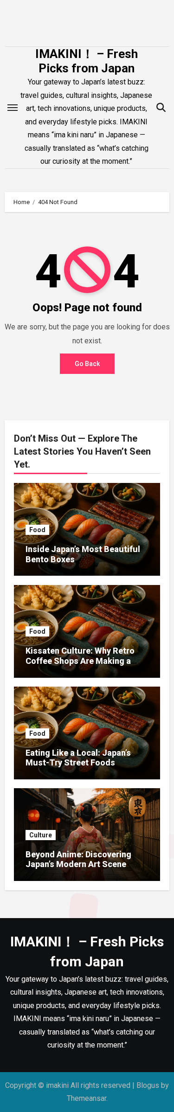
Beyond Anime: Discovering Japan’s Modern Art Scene (78, 859)
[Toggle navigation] (12, 107)
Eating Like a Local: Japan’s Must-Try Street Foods (78, 758)
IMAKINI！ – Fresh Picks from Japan (86, 61)
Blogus (147, 1085)
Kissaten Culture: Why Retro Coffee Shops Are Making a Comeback (80, 660)
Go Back (87, 363)
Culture (40, 835)
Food (37, 530)
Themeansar (86, 1098)
